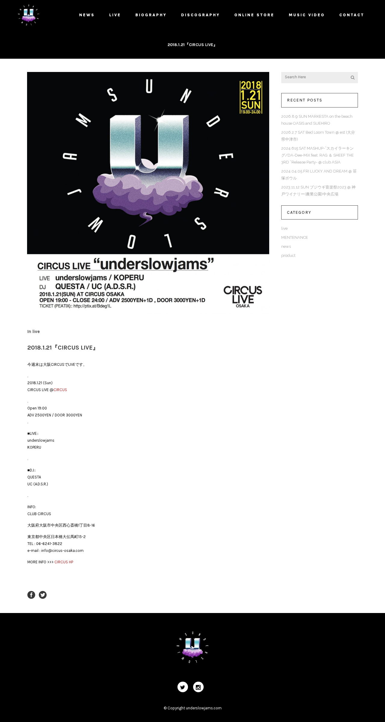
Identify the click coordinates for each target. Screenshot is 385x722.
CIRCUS (60, 389)
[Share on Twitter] (43, 594)
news (286, 246)
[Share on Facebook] (31, 594)
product (288, 255)
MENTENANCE (294, 237)
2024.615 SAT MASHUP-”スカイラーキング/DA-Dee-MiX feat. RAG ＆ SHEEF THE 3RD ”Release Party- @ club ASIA (317, 155)
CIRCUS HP (63, 562)
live (36, 331)
